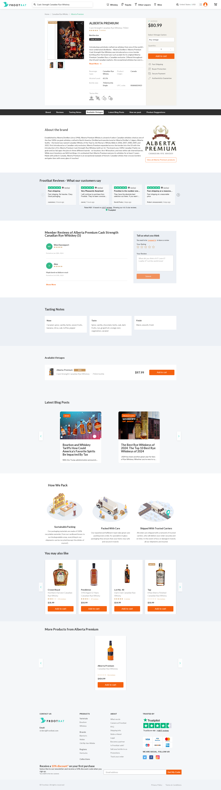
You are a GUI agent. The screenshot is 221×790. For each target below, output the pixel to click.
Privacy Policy (156, 785)
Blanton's (83, 736)
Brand (48, 112)
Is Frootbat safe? (117, 745)
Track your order (117, 756)
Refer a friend (115, 734)
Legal (112, 738)
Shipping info (115, 730)
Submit (148, 276)
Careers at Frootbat (118, 723)
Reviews (60, 112)
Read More (94, 64)
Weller (82, 739)
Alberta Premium (77, 14)
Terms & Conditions (173, 785)
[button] (110, 4)
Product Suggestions (156, 112)
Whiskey (83, 726)
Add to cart (161, 56)
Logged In (152, 240)
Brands (83, 732)
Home (47, 14)
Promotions (115, 753)
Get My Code (174, 772)
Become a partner (117, 742)
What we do (115, 719)
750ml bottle (95, 39)
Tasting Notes (75, 112)
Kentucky (83, 753)
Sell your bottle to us (118, 749)
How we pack (135, 112)
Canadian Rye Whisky (60, 14)
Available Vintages (95, 112)
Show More (51, 285)
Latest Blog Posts (116, 112)
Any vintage (154, 40)
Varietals (84, 718)
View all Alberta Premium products (161, 160)
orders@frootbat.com (49, 730)
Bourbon (83, 722)
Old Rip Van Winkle (87, 743)
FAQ (112, 727)
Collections (85, 759)
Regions (83, 749)
